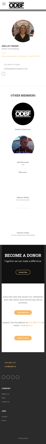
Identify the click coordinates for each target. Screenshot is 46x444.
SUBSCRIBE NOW (23, 313)
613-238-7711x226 (12, 64)
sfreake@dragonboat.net (16, 69)
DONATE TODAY (23, 338)
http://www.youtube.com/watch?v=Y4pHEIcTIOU (21, 56)
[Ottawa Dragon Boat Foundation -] (25, 5)
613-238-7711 (34, 322)
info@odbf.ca (25, 325)
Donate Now (23, 272)
